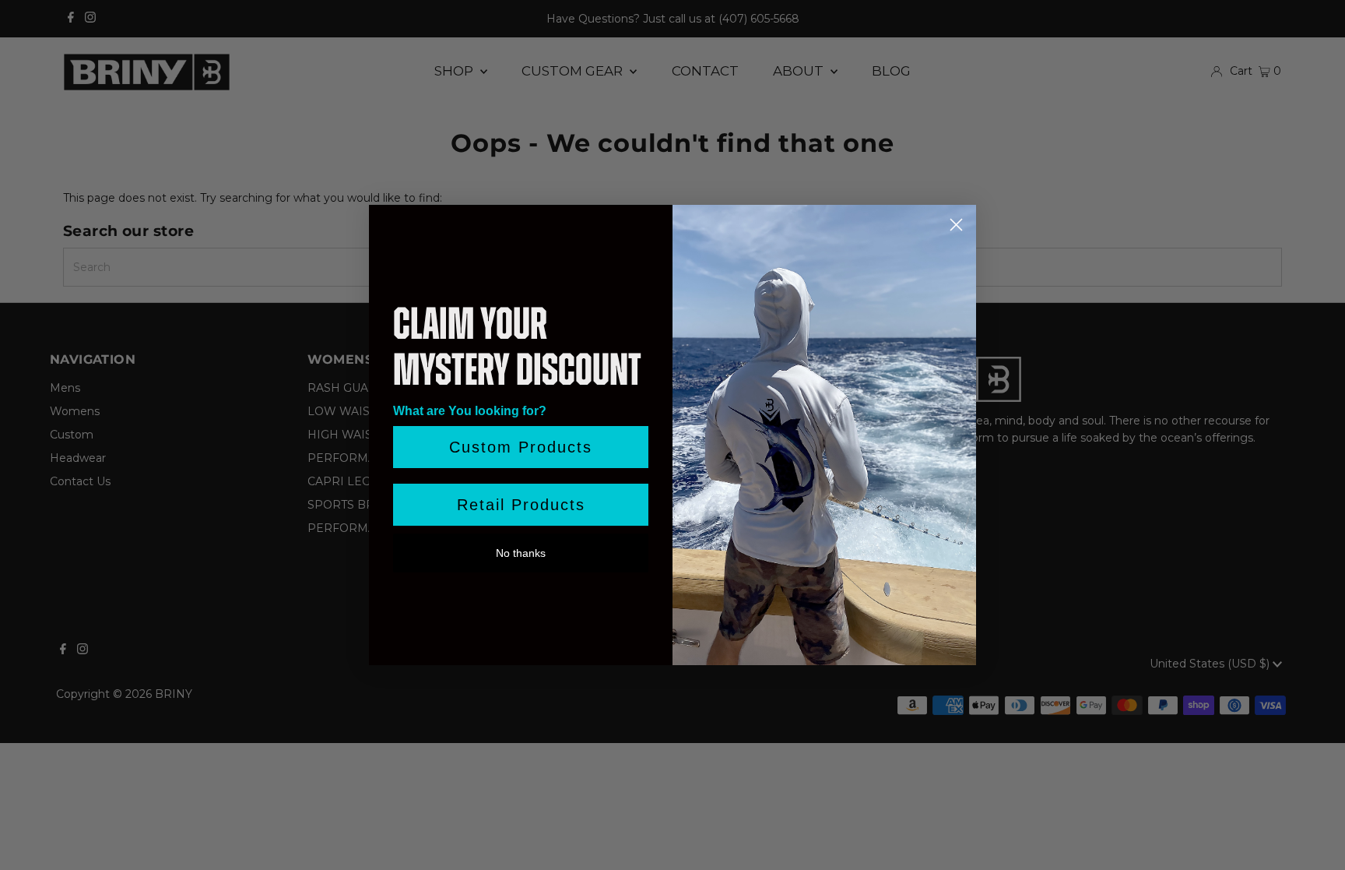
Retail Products (521, 504)
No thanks (521, 553)
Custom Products (520, 447)
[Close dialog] (956, 224)
